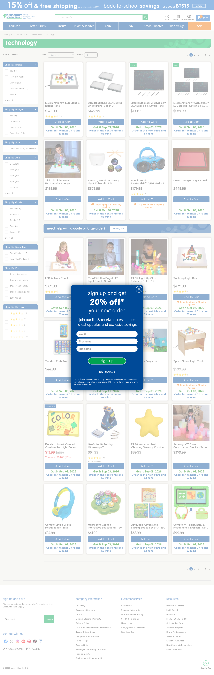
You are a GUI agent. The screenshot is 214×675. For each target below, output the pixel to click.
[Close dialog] (139, 289)
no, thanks (107, 372)
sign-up (107, 361)
